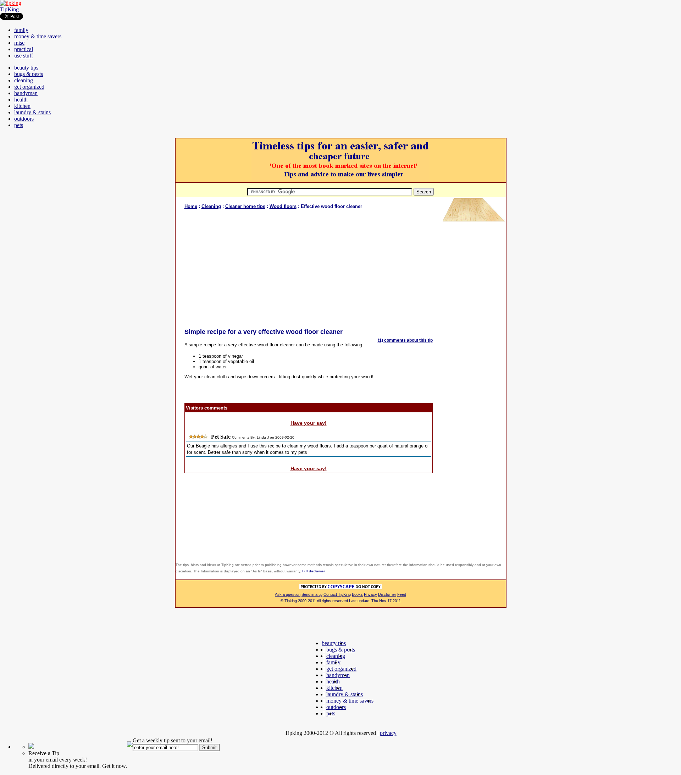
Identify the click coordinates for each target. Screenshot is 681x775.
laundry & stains (32, 112)
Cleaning (211, 206)
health (21, 100)
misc (19, 43)
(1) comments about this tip (405, 340)
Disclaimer (387, 594)
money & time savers (37, 36)
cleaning (23, 80)
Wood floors (283, 206)
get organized (29, 87)
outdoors (24, 119)
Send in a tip (311, 594)
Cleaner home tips (245, 206)
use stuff (23, 56)
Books (357, 594)
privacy (388, 733)
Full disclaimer (313, 571)
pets (18, 125)
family (21, 30)
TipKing (9, 9)
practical (23, 49)
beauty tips (26, 68)
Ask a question (287, 594)
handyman (26, 93)
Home (190, 206)
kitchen (22, 106)
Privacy (370, 594)
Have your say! (308, 423)
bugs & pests (28, 74)
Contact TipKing (337, 594)
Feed (401, 594)
